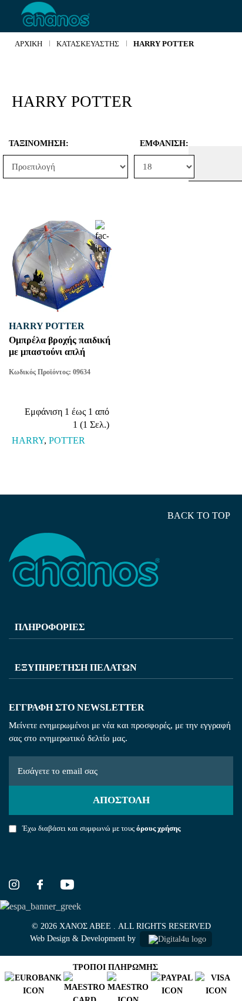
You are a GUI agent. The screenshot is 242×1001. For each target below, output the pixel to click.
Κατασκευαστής (87, 43)
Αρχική (28, 43)
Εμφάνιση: (143, 143)
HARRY (28, 440)
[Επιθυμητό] (102, 229)
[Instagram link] (14, 886)
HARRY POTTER (163, 43)
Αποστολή (121, 800)
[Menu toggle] (10, 16)
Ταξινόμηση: (12, 143)
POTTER (67, 440)
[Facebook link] (40, 886)
